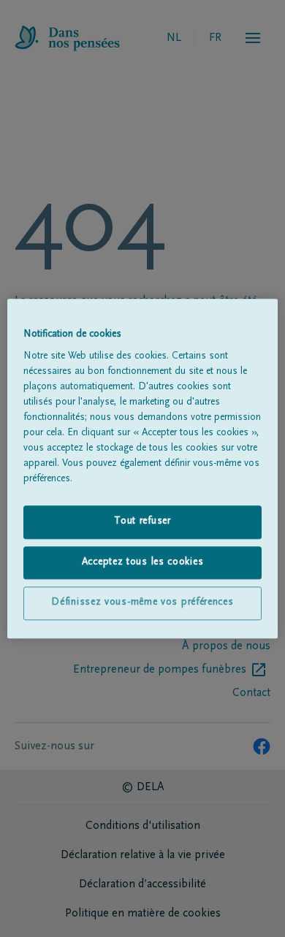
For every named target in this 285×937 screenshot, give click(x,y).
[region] (142, 468)
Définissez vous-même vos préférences (142, 603)
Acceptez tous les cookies (143, 562)
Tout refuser (142, 521)
